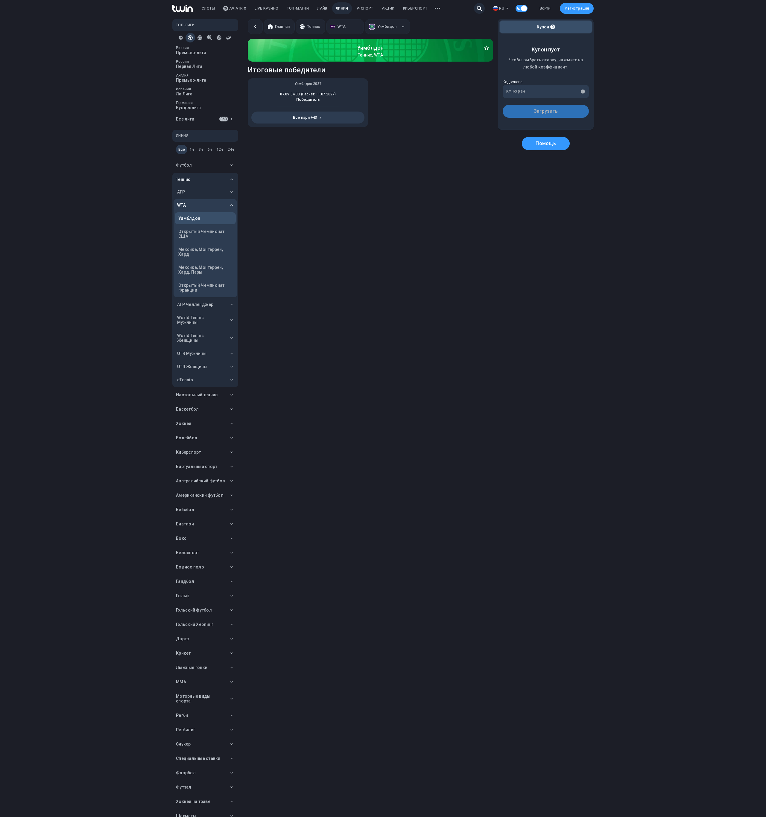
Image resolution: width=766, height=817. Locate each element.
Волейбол (186, 437)
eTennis (185, 379)
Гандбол (185, 581)
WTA (181, 205)
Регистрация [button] (577, 8)
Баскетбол (187, 409)
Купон (545, 27)
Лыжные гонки (191, 667)
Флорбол (186, 772)
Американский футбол (200, 495)
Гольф (182, 595)
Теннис (183, 179)
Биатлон (185, 524)
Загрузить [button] (546, 111)
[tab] (181, 37)
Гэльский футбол (194, 610)
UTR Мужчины (191, 353)
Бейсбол (185, 509)
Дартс (182, 638)
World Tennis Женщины (190, 338)
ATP (181, 192)
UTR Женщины (192, 366)
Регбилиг (185, 729)
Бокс (181, 538)
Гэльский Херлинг (194, 624)
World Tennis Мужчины (190, 320)
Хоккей (184, 423)
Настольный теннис (197, 394)
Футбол (184, 165)
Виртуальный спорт (196, 466)
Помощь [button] (546, 143)
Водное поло (190, 567)
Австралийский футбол (200, 480)
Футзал (184, 787)
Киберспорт (188, 452)
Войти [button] (544, 8)
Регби (182, 715)
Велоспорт (187, 552)
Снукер (183, 744)
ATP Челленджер (195, 304)
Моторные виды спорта (193, 698)
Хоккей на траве (193, 801)
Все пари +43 (305, 117)
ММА (181, 681)
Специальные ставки (198, 758)
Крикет (183, 653)
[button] (479, 8)
